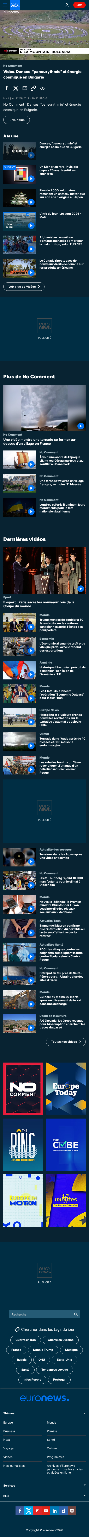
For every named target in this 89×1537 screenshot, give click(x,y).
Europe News (49, 709)
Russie (21, 1359)
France (16, 1349)
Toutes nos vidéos (64, 1042)
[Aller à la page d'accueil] (15, 5)
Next (6, 1439)
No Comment (12, 434)
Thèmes (8, 1413)
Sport (7, 597)
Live (79, 5)
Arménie (46, 662)
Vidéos (7, 1457)
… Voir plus (16, 120)
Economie (47, 638)
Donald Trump (43, 1349)
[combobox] (44, 1314)
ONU (41, 1359)
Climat (44, 733)
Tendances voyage (54, 1369)
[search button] (76, 1314)
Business (9, 1431)
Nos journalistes (14, 1465)
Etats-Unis (64, 1359)
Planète (52, 1431)
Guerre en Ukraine (60, 1340)
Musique (71, 1349)
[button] (23, 286)
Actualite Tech (50, 920)
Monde (45, 614)
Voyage (8, 1448)
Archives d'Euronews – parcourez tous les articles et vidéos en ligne (65, 1469)
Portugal (59, 1379)
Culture (52, 1448)
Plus (6, 1496)
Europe (8, 1422)
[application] (44, 35)
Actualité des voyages (56, 849)
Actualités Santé (52, 944)
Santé (25, 1369)
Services (9, 1485)
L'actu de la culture (53, 1015)
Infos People (32, 1379)
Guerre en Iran (26, 1340)
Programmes (55, 1457)
